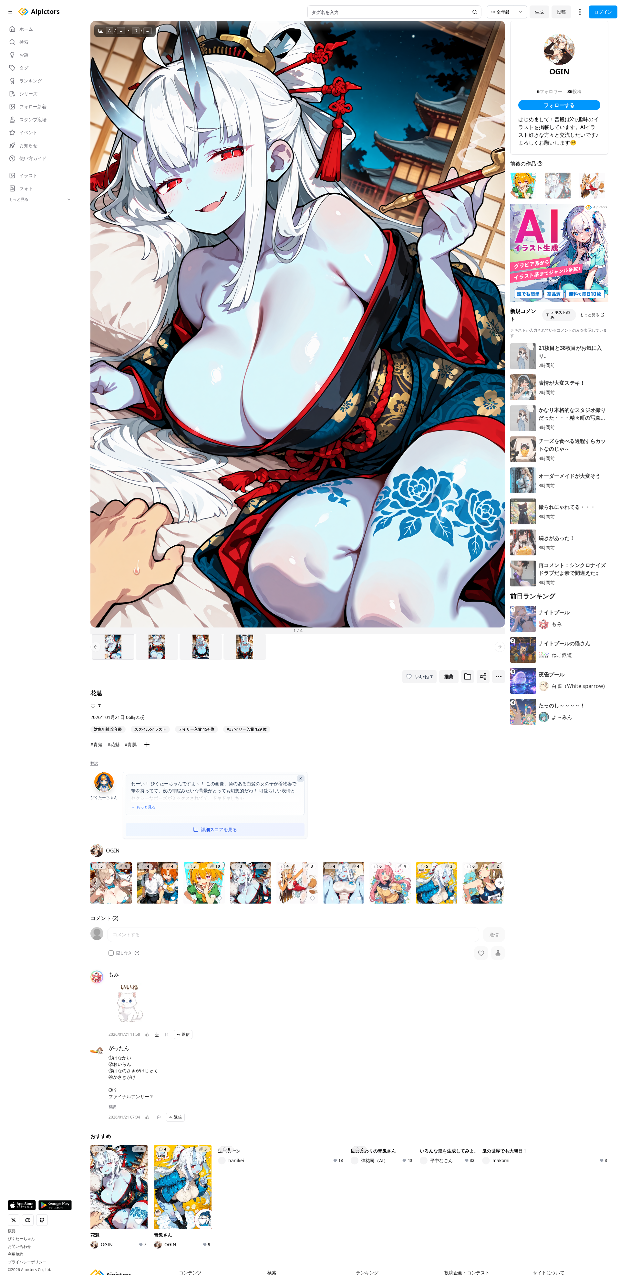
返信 (186, 1034)
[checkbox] (111, 953)
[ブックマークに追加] (467, 676)
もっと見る (146, 807)
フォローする (559, 105)
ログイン (603, 12)
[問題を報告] (166, 1034)
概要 (12, 1231)
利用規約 (15, 1254)
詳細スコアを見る (219, 829)
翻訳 (94, 763)
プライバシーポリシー (27, 1262)
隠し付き (124, 953)
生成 (539, 12)
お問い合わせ (19, 1246)
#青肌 (131, 744)
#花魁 (113, 744)
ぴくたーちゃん (21, 1238)
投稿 (561, 12)
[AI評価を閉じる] (301, 778)
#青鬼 (96, 744)
